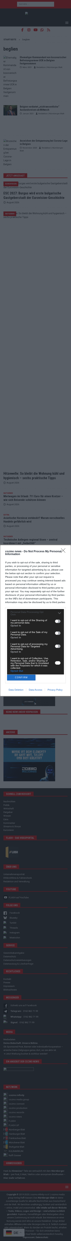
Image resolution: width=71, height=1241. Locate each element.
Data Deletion (16, 689)
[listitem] (35, 613)
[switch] (57, 621)
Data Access (35, 689)
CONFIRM (21, 677)
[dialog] (35, 620)
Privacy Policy (55, 689)
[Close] (64, 551)
